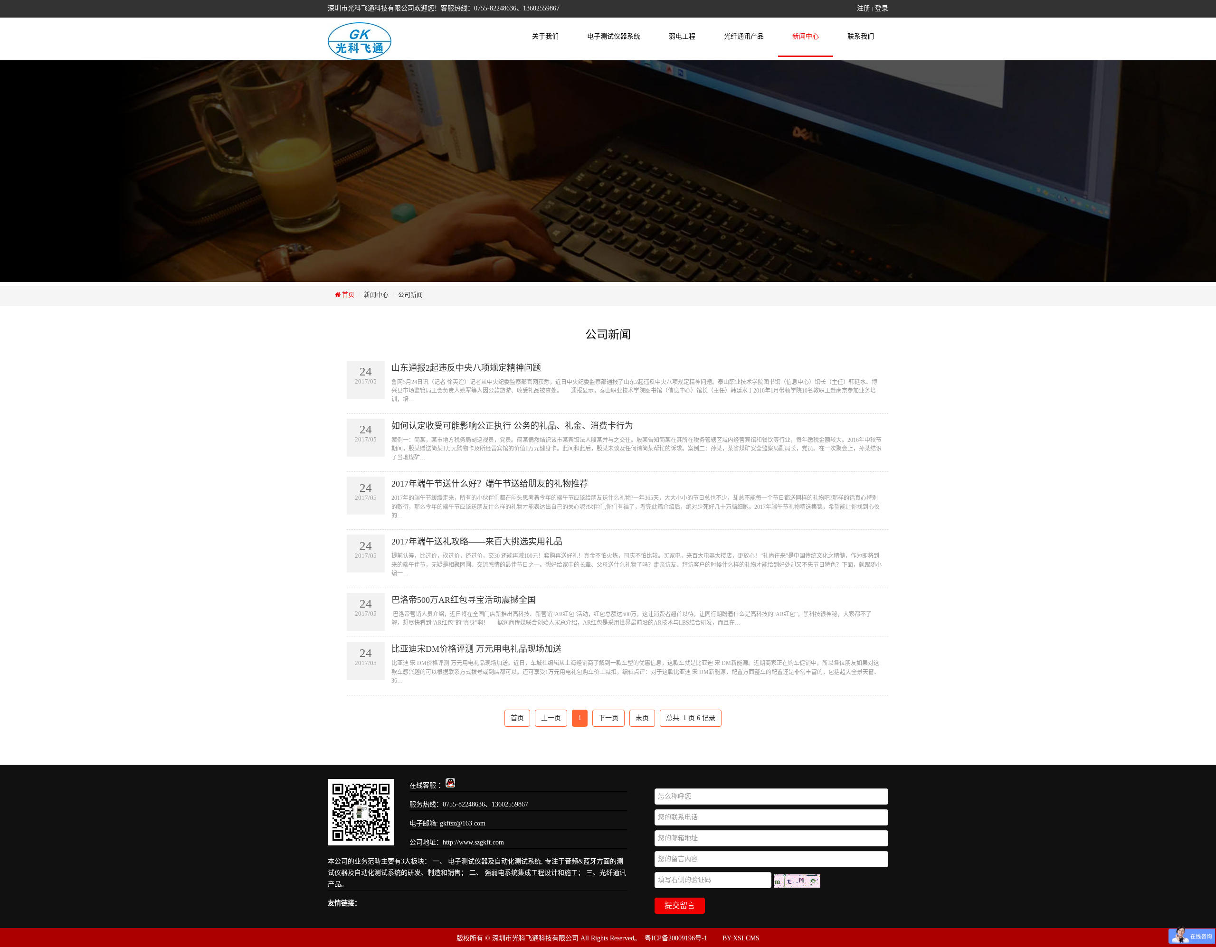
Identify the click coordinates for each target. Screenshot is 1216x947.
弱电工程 (682, 36)
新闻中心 (805, 36)
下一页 (608, 718)
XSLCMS (746, 938)
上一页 (551, 718)
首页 (347, 294)
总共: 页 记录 (690, 718)
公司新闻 (410, 294)
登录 (881, 8)
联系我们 (860, 36)
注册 (863, 8)
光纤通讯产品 (744, 36)
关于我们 (545, 36)
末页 (642, 718)
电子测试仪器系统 (613, 36)
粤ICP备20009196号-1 (676, 938)
